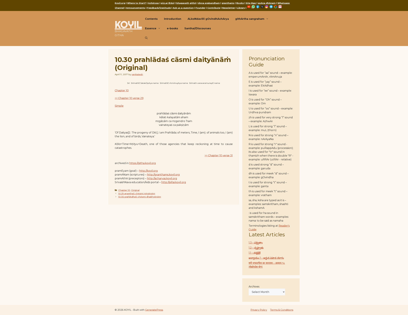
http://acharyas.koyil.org (162, 178)
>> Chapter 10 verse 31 (219, 155)
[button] (146, 38)
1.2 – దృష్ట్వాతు (256, 247)
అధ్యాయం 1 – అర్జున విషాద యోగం (266, 257)
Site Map (251, 3)
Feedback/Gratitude (159, 8)
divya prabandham (209, 3)
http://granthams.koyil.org (163, 174)
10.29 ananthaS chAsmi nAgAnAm (136, 193)
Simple (119, 105)
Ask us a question (183, 8)
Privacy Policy (259, 309)
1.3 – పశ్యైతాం (256, 242)
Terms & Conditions (281, 309)
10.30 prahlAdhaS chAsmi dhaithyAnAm (139, 196)
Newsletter (228, 8)
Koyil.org (120, 3)
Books (240, 3)
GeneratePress (154, 309)
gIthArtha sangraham (249, 18)
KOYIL (128, 24)
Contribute (213, 8)
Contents (151, 18)
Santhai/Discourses (197, 28)
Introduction (172, 18)
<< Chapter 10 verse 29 (129, 98)
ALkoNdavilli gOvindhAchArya (208, 18)
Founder (200, 8)
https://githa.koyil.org (142, 163)
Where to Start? (136, 3)
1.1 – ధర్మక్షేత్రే (254, 252)
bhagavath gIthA (186, 3)
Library (241, 8)
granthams (228, 3)
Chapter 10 (122, 90)
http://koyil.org (148, 170)
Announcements (135, 8)
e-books (172, 28)
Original (135, 190)
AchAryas (153, 3)
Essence (150, 28)
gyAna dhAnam (267, 3)
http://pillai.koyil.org (173, 182)
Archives (254, 286)
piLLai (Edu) (167, 3)
